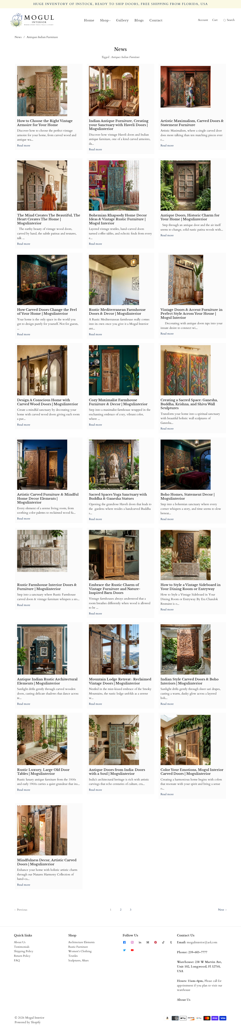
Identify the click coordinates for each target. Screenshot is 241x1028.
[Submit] (224, 20)
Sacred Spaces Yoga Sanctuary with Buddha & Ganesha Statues (118, 497)
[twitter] (124, 950)
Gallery (122, 20)
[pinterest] (155, 942)
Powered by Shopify (28, 1022)
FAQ (17, 960)
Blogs (139, 20)
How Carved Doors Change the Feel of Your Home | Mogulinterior (47, 312)
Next (221, 910)
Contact (155, 20)
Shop (104, 20)
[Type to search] (222, 20)
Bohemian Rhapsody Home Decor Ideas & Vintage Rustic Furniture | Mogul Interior (118, 219)
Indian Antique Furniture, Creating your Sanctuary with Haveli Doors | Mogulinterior (118, 125)
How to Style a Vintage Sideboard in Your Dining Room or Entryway (191, 587)
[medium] (148, 942)
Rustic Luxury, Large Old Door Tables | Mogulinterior (43, 772)
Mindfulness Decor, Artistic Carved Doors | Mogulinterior (46, 862)
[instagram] (132, 942)
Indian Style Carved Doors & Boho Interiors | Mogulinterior (190, 681)
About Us (19, 942)
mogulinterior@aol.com (202, 942)
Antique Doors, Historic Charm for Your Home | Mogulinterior (190, 217)
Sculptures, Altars (78, 960)
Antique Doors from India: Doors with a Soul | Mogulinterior (117, 772)
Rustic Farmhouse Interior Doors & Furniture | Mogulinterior (47, 587)
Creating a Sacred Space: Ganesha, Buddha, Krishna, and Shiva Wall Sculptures (189, 404)
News (18, 37)
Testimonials (21, 947)
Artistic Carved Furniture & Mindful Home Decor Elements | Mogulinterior (48, 498)
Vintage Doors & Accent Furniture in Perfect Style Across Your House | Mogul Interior (191, 314)
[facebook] (124, 942)
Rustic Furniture (78, 947)
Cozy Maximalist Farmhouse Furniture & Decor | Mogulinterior (118, 402)
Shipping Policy (23, 951)
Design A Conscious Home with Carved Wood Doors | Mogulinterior (47, 402)
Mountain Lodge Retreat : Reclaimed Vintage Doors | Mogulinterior (120, 681)
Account (203, 20)
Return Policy (22, 956)
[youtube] (132, 950)
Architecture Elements (81, 942)
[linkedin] (140, 942)
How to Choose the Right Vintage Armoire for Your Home (45, 123)
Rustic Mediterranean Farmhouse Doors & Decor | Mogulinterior (117, 312)
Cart (215, 20)
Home (89, 20)
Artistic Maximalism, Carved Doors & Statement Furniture (192, 123)
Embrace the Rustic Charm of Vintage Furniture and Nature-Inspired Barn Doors (114, 589)
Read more (23, 145)
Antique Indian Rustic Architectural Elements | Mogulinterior (47, 681)
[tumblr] (171, 942)
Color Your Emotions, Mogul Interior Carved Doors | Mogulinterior (192, 772)
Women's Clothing (80, 951)
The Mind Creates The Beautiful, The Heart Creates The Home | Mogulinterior (48, 219)
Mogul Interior (34, 1018)
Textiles (73, 956)
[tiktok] (163, 942)
